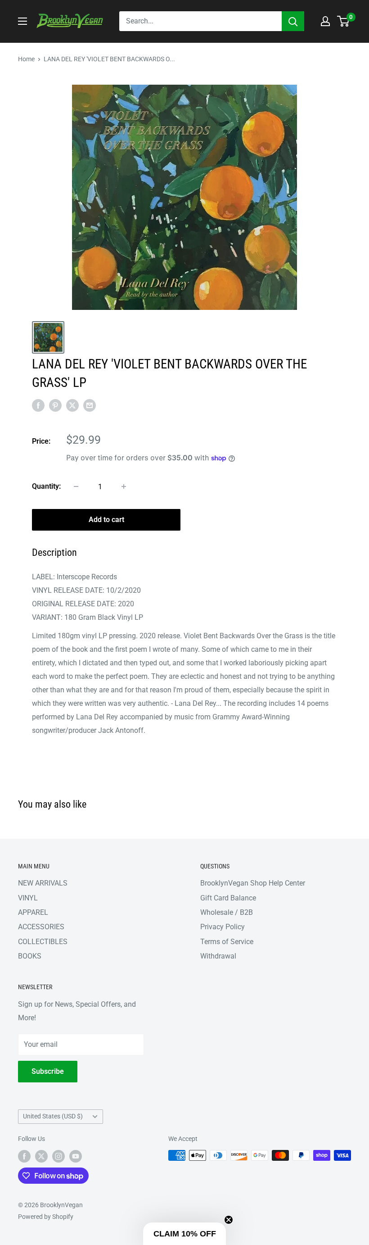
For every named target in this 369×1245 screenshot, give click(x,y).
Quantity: (46, 486)
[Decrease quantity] (76, 486)
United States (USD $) (53, 1116)
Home (26, 59)
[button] (184, 1233)
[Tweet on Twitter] (72, 405)
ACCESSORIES (41, 926)
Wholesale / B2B (226, 912)
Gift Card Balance (228, 898)
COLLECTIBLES (43, 941)
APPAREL (33, 912)
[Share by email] (89, 405)
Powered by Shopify (45, 1216)
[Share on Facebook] (38, 405)
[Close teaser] (228, 1219)
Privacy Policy (222, 926)
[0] (343, 21)
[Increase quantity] (123, 486)
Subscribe (48, 1071)
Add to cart (106, 519)
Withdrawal (218, 956)
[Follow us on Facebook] (24, 1156)
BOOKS (29, 956)
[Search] (293, 21)
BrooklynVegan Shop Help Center (252, 883)
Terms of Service (226, 941)
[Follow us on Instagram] (58, 1156)
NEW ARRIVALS (43, 883)
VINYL (28, 898)
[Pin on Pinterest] (55, 405)
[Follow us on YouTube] (75, 1156)
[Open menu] (22, 21)
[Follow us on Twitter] (41, 1156)
